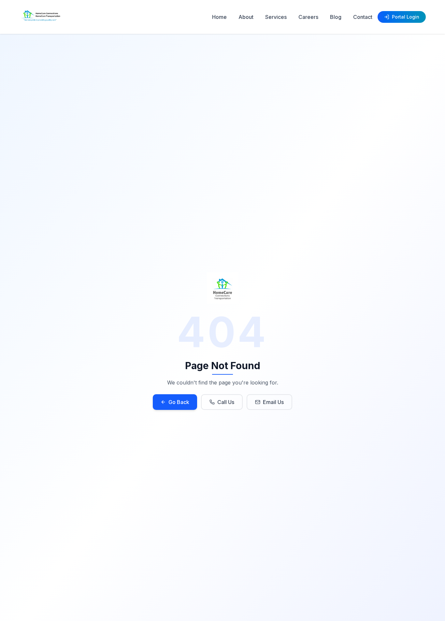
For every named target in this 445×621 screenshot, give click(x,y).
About (245, 17)
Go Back (178, 402)
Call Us (225, 402)
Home (219, 17)
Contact (362, 17)
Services (276, 17)
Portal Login (405, 17)
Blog (335, 17)
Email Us (273, 402)
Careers (308, 17)
